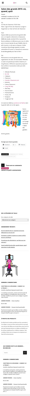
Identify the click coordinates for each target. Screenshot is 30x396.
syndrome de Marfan (19, 103)
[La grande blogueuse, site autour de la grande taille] (15, 3)
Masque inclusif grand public (18, 307)
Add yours (5, 168)
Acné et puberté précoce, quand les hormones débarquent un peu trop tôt (12, 231)
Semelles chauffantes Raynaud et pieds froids (11, 290)
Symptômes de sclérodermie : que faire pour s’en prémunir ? (13, 241)
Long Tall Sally (9, 86)
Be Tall (7, 74)
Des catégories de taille (7, 217)
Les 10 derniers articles (8, 156)
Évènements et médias (16, 154)
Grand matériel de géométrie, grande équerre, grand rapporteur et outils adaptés (13, 246)
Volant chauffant (15, 300)
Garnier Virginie (5, 301)
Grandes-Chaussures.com (12, 80)
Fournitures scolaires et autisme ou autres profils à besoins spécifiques (13, 236)
